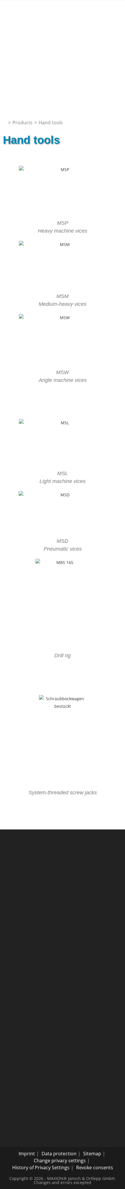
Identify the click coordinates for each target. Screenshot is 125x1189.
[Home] (4, 122)
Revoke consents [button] (94, 1167)
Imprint (27, 1153)
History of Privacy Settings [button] (40, 1167)
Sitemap (92, 1153)
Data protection (59, 1153)
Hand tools (51, 122)
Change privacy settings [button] (60, 1160)
